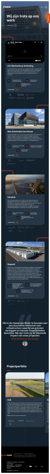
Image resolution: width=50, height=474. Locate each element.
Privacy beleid (10, 465)
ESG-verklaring (18, 465)
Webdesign (9, 470)
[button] (8, 370)
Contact (48, 18)
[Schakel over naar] (41, 7)
